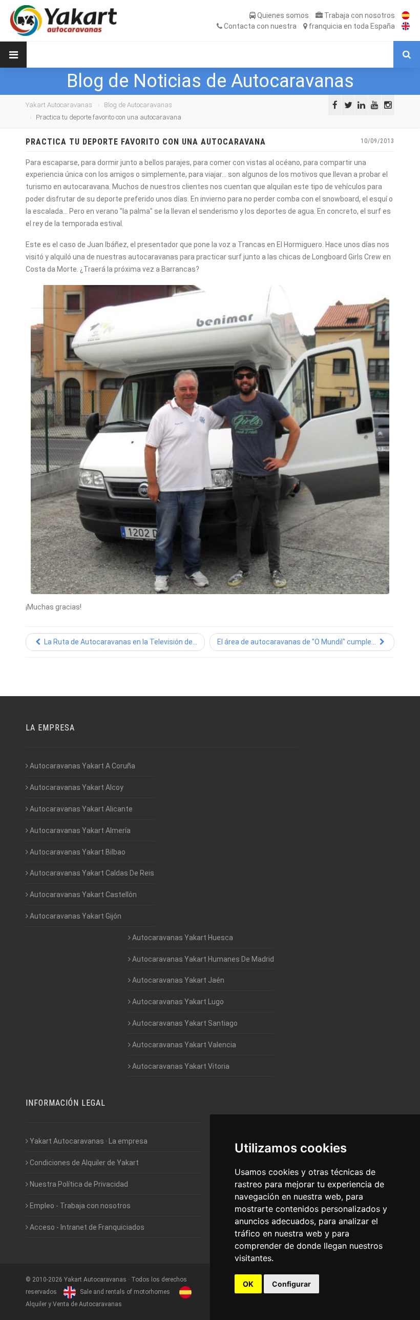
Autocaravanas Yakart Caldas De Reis (91, 873)
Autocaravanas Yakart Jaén (177, 980)
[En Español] (403, 15)
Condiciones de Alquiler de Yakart (83, 1163)
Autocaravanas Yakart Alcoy (75, 787)
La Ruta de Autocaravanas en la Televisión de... (120, 642)
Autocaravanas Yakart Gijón (74, 916)
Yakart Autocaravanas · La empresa (88, 1141)
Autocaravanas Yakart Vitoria (180, 1066)
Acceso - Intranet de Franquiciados (86, 1227)
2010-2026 (47, 1279)
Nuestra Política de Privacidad (78, 1184)
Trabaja (359, 15)
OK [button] (248, 1284)
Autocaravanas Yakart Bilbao (76, 852)
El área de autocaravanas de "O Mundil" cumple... (297, 642)
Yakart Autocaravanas (59, 105)
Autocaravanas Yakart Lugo (177, 1002)
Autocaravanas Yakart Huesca (182, 937)
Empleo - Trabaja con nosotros (79, 1206)
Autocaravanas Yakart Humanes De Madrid (202, 959)
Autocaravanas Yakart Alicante (80, 809)
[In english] (403, 26)
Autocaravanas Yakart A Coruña (81, 766)
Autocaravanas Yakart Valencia (183, 1045)
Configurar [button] (291, 1284)
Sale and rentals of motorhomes (124, 1291)
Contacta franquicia (308, 26)
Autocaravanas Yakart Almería (79, 830)
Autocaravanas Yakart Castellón (82, 894)
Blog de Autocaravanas (138, 105)
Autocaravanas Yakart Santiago (184, 1023)
